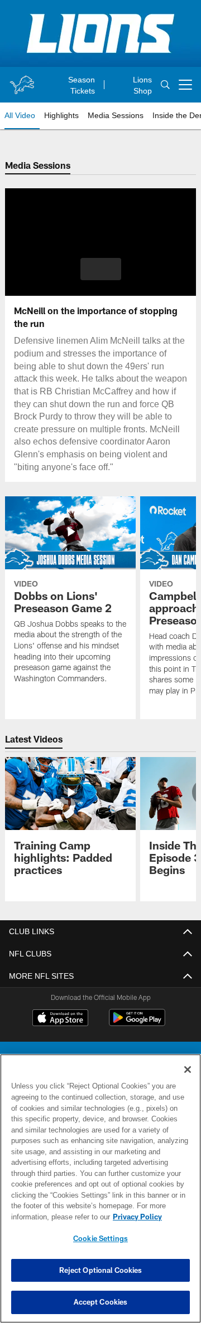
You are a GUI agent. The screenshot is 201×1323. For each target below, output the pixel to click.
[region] (100, 1188)
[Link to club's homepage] (22, 80)
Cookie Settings (100, 1238)
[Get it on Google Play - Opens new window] (137, 1023)
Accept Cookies (101, 1301)
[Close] (187, 1069)
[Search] (165, 84)
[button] (101, 269)
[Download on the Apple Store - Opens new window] (60, 1018)
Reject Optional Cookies (100, 1270)
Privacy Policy (48, 1216)
